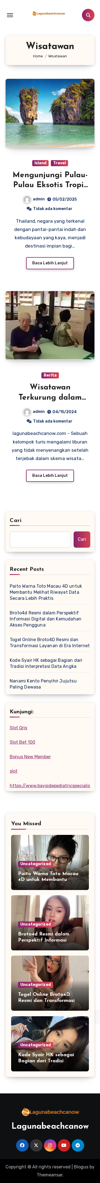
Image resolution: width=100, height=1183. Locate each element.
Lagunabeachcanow (50, 1126)
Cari (16, 520)
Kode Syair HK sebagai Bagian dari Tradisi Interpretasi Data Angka (46, 663)
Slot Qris (18, 727)
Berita (50, 375)
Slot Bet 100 (22, 742)
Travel (59, 163)
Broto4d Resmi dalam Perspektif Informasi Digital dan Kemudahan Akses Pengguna (45, 619)
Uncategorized (35, 864)
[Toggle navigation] (10, 15)
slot (14, 771)
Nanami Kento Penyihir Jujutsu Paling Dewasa (43, 684)
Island (40, 163)
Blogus (81, 1166)
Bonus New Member (30, 756)
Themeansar (49, 1174)
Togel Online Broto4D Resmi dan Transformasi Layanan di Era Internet (50, 642)
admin (39, 199)
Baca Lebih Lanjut (50, 263)
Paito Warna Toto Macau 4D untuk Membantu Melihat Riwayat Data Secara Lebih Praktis (46, 592)
